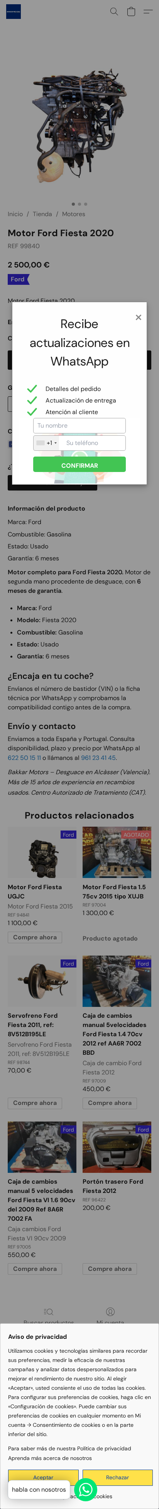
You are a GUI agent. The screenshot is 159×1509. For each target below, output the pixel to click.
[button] (118, 1478)
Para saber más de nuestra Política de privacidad (69, 1448)
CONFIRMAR (79, 466)
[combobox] (46, 443)
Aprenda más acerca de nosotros (50, 1458)
